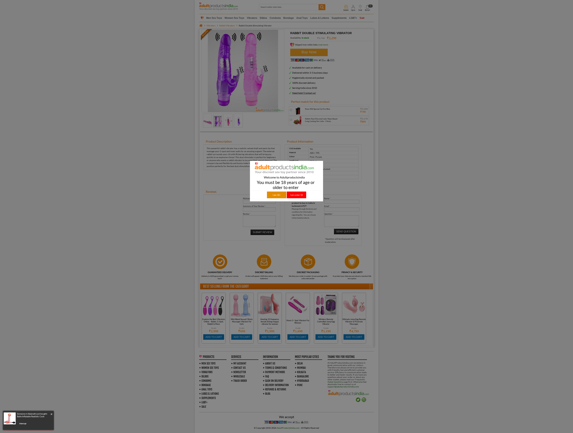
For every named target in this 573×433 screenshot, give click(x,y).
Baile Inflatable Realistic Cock (30, 416)
